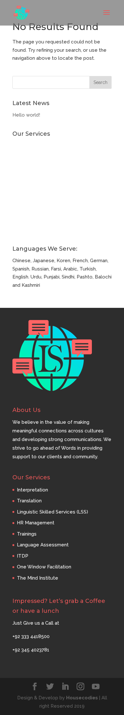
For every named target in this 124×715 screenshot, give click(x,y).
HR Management (31, 177)
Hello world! (26, 115)
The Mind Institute (33, 230)
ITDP (18, 209)
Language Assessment (38, 198)
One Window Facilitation (39, 219)
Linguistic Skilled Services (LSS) (48, 167)
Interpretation (28, 145)
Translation (24, 156)
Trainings (22, 188)
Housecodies (82, 698)
